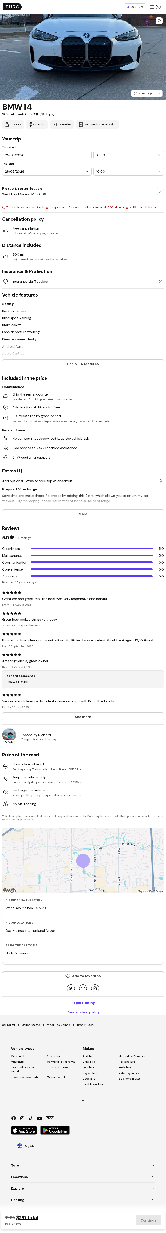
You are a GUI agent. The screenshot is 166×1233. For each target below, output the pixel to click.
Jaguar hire (90, 1073)
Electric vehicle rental (25, 1076)
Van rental (17, 1061)
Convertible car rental (61, 1061)
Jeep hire (89, 1078)
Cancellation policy (83, 1012)
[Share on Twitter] (71, 988)
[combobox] (160, 191)
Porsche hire (127, 1061)
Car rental (8, 1024)
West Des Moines (58, 1024)
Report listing (83, 1003)
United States (31, 1024)
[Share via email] (83, 988)
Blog (50, 1118)
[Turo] (12, 7)
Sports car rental (58, 1067)
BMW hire (89, 1061)
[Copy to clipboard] (95, 988)
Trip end (8, 163)
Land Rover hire (93, 1084)
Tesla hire (125, 1067)
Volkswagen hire (129, 1073)
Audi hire (88, 1056)
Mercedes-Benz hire (132, 1056)
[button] (155, 7)
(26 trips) (47, 114)
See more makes (129, 1078)
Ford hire (88, 1067)
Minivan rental (56, 1076)
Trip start (9, 147)
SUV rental (54, 1056)
